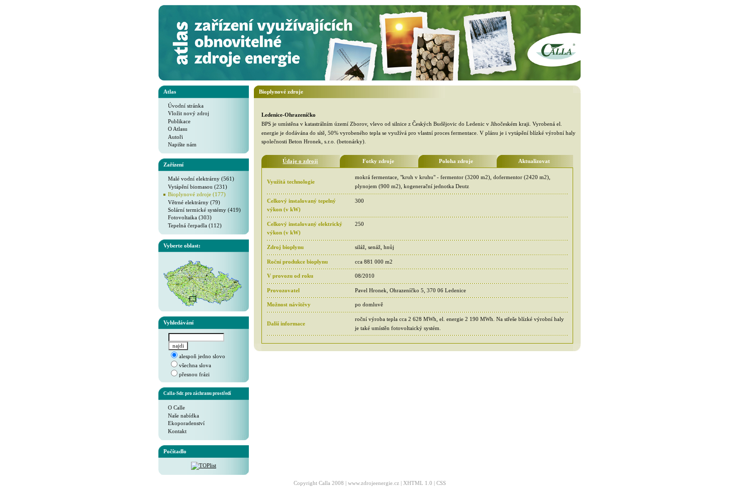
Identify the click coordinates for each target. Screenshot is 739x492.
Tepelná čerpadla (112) (192, 225)
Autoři (173, 137)
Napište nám (180, 144)
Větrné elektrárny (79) (191, 202)
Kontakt (175, 431)
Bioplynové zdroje (281, 92)
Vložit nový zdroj (186, 113)
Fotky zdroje (378, 161)
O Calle (174, 407)
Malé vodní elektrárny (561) (198, 179)
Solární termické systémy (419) (202, 210)
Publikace (177, 121)
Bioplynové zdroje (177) (197, 194)
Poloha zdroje (456, 161)
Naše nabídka (181, 416)
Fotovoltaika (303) (187, 217)
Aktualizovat (534, 161)
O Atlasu (175, 129)
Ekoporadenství (184, 423)
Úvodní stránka (183, 106)
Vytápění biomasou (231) (195, 187)
